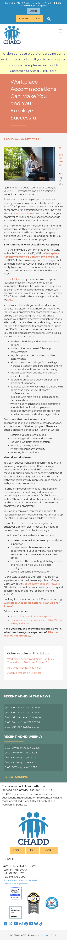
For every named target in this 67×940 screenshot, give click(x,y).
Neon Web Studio (48, 935)
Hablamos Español (43, 3)
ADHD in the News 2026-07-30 (23, 722)
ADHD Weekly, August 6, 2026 (23, 748)
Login (33, 11)
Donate (24, 18)
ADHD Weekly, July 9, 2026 (21, 757)
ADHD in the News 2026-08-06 (24, 717)
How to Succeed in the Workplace (31, 616)
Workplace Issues (24, 213)
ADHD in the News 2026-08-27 (23, 707)
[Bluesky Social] (36, 923)
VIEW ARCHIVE (16, 777)
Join (37, 18)
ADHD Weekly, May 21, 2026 (22, 767)
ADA (11, 299)
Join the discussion (61, 158)
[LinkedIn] (31, 923)
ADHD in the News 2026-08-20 (23, 712)
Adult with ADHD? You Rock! (24, 667)
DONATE (49, 850)
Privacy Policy (10, 880)
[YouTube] (16, 923)
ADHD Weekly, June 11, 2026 (22, 762)
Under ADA (10, 279)
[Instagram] (21, 923)
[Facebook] (5, 923)
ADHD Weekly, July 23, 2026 (22, 752)
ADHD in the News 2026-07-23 (23, 727)
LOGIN (17, 850)
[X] (10, 923)
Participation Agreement (15, 883)
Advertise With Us (28, 880)
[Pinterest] (26, 923)
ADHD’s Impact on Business (24, 672)
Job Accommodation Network (41, 583)
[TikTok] (41, 923)
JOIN (33, 850)
